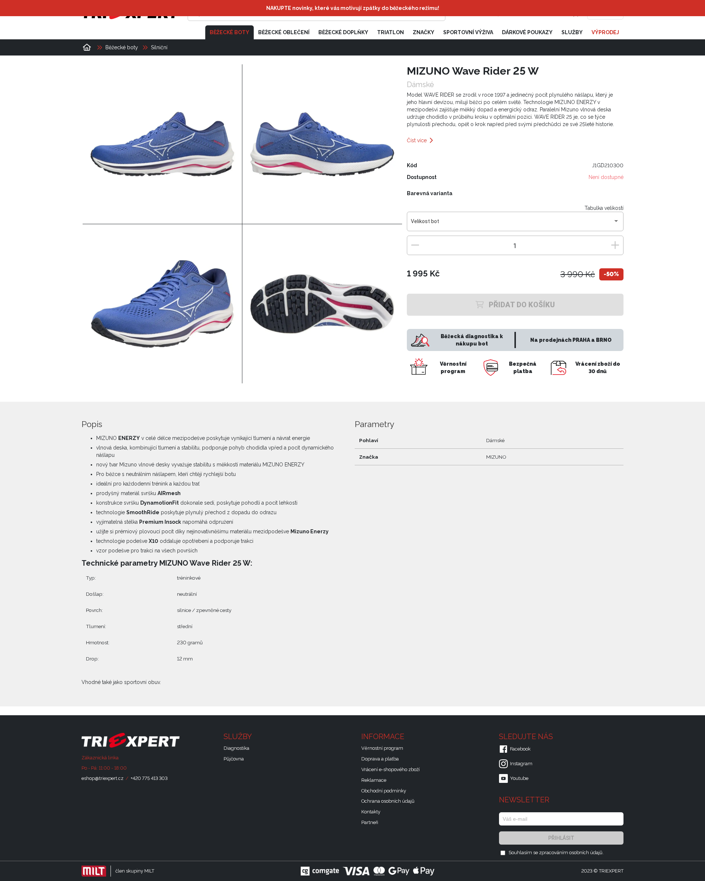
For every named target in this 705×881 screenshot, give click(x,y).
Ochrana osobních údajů (388, 801)
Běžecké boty (229, 32)
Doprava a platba (380, 759)
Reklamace (373, 780)
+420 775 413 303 (149, 778)
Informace (383, 736)
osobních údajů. (586, 852)
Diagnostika (236, 748)
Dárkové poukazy (527, 32)
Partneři (369, 822)
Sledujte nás (527, 736)
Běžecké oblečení (284, 32)
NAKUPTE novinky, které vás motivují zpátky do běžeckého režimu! (352, 8)
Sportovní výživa (468, 32)
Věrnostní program (382, 748)
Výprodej (605, 32)
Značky (423, 32)
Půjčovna (234, 759)
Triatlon (390, 32)
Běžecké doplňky (343, 32)
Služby (572, 32)
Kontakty (370, 811)
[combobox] (515, 224)
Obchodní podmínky (383, 791)
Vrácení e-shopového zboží (390, 769)
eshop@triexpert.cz (102, 778)
